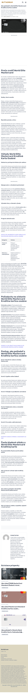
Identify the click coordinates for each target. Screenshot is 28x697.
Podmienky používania (6, 658)
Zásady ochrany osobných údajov (9, 660)
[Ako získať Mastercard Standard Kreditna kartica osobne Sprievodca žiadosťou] (14, 602)
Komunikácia (4, 656)
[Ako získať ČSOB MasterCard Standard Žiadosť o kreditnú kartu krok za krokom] (14, 579)
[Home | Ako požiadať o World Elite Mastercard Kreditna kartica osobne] (7, 2)
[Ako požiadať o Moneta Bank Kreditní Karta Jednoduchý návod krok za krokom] (14, 626)
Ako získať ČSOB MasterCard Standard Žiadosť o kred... (11, 584)
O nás (2, 657)
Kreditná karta (5, 587)
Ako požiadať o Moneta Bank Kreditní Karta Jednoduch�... (12, 631)
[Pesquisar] (23, 2)
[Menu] (26, 2)
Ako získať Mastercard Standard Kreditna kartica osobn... (13, 608)
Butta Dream (4, 654)
